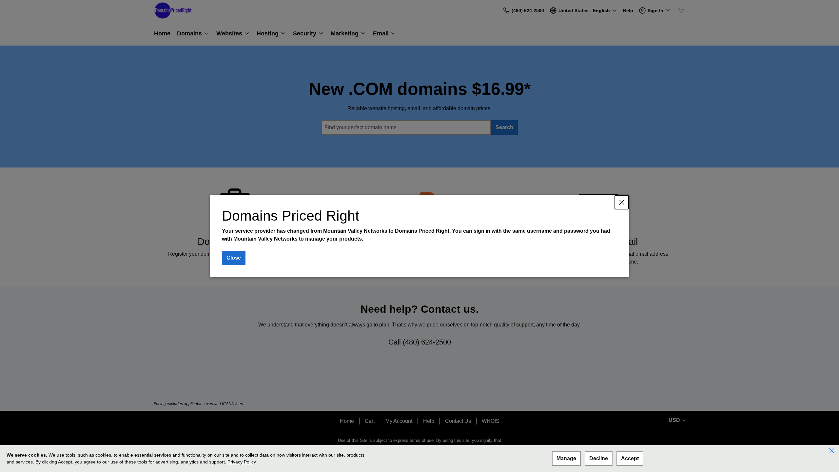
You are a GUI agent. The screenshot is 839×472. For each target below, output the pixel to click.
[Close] (622, 202)
